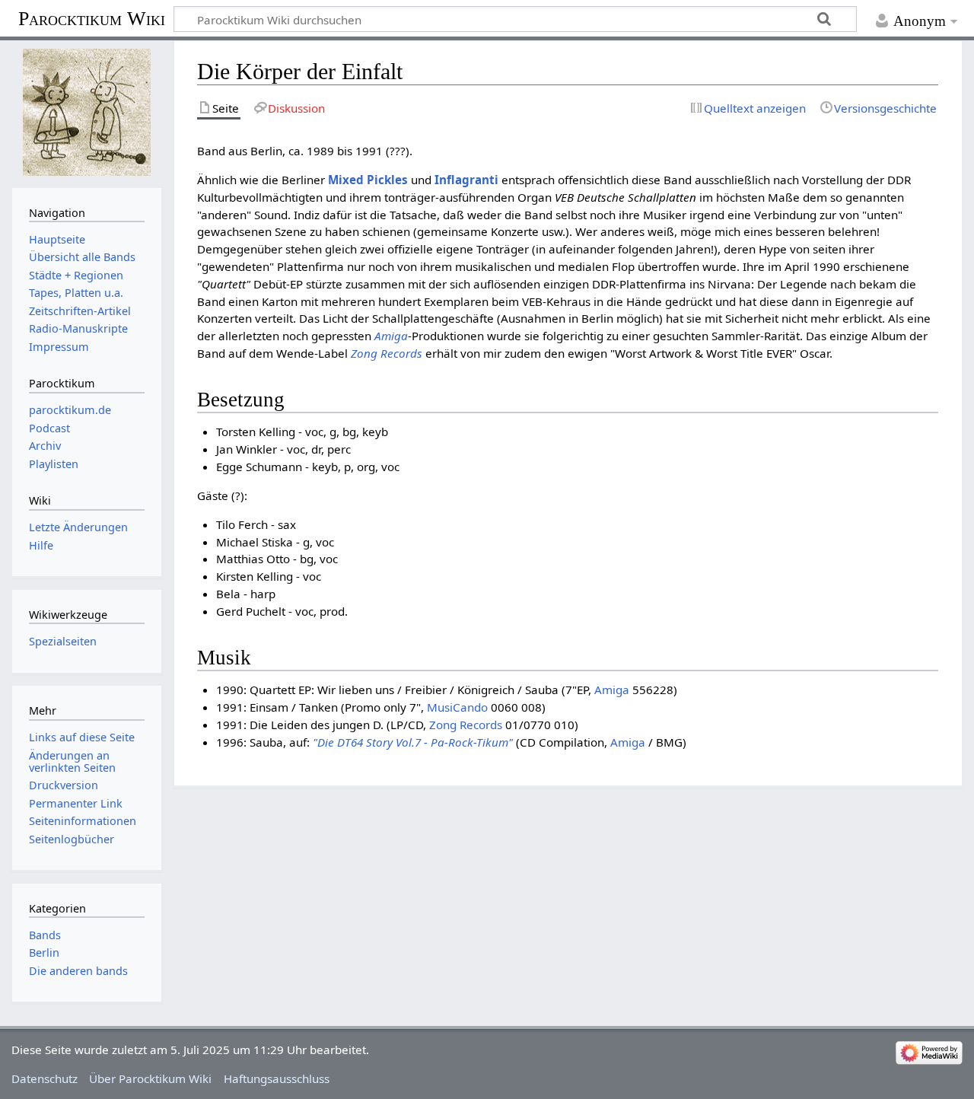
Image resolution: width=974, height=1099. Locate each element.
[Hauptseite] (86, 112)
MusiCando (457, 707)
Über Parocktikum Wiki (150, 1078)
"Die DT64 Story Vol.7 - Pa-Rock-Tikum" (413, 742)
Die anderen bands (78, 971)
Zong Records (386, 353)
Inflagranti (466, 179)
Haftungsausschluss (276, 1078)
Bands (45, 935)
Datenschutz (44, 1078)
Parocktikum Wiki (91, 17)
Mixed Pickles (368, 179)
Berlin (44, 952)
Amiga (391, 335)
